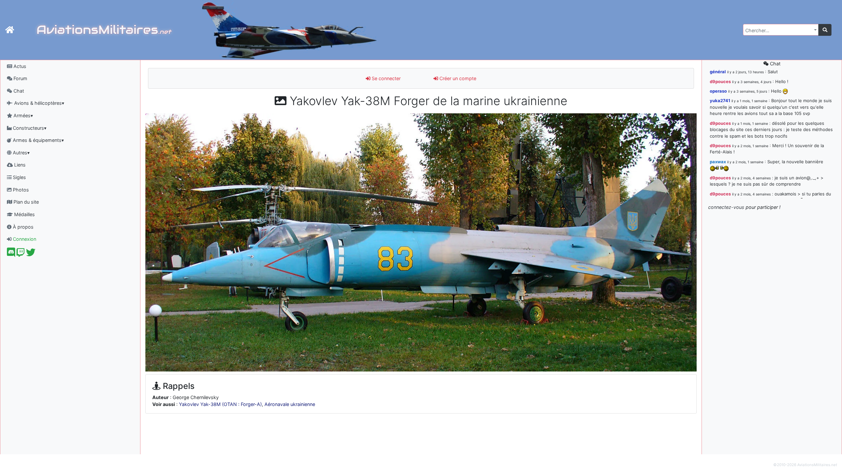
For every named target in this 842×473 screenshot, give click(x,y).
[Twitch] (20, 254)
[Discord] (11, 254)
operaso (718, 91)
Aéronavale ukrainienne (289, 404)
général (718, 71)
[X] (31, 254)
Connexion (24, 239)
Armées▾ (22, 115)
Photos (20, 189)
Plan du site (25, 202)
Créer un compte (457, 78)
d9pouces (720, 81)
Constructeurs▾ (29, 128)
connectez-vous (726, 207)
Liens (19, 165)
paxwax (718, 161)
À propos (23, 227)
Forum (19, 78)
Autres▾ (21, 152)
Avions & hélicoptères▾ (38, 103)
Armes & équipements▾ (38, 140)
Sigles (19, 177)
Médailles (24, 214)
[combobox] (781, 29)
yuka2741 (720, 100)
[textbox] (778, 30)
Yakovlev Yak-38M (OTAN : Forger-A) (220, 404)
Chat (18, 91)
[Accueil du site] (9, 30)
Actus (19, 66)
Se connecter (385, 78)
